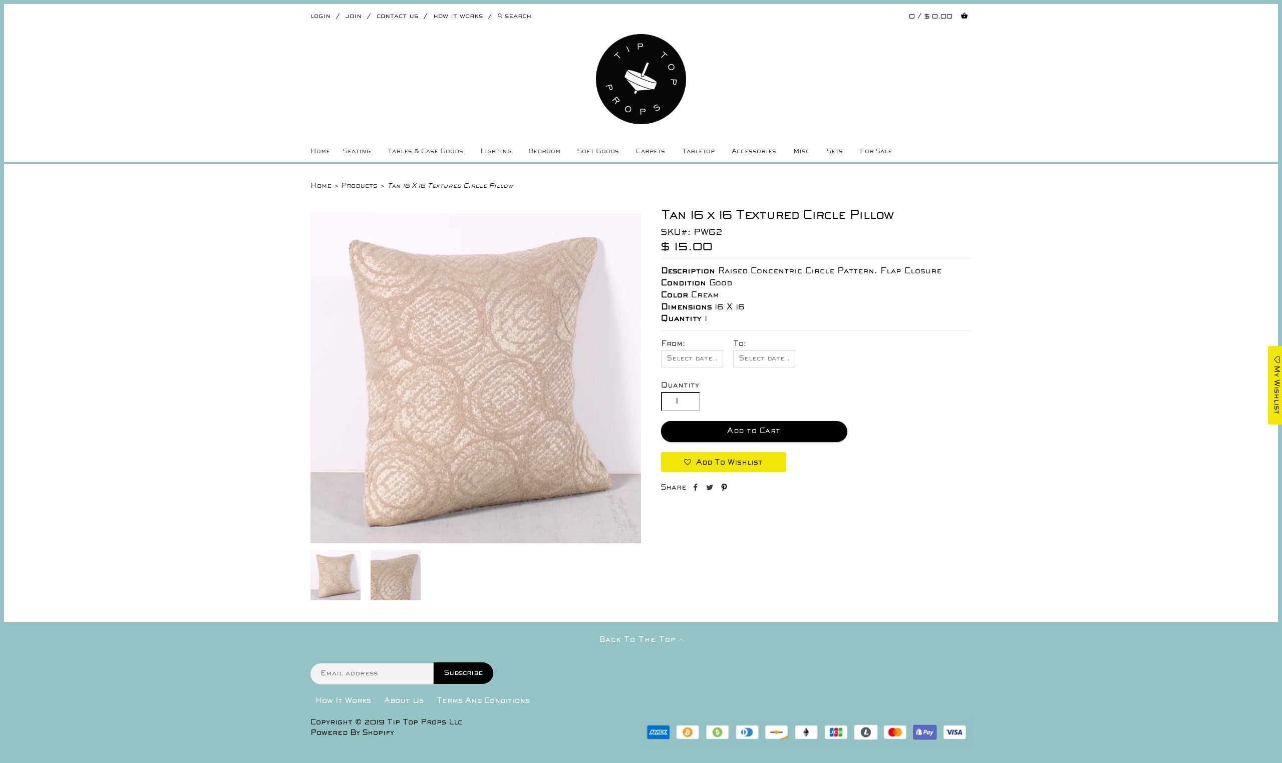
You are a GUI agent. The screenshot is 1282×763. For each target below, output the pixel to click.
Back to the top (639, 639)
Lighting (495, 152)
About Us (404, 700)
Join (354, 16)
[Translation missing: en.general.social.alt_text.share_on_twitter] (711, 489)
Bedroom (544, 152)
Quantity (680, 385)
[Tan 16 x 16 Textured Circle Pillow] (475, 541)
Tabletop (698, 152)
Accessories (754, 152)
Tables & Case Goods (425, 152)
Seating (357, 152)
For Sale (876, 152)
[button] (723, 462)
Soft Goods (598, 152)
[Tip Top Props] (641, 41)
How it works (458, 16)
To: (739, 343)
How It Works (343, 700)
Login (320, 16)
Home (320, 152)
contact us (397, 16)
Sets (835, 152)
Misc (801, 152)
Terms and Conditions (483, 700)
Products (359, 186)
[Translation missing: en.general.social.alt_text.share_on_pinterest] (724, 489)
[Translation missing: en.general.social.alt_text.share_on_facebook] (696, 489)
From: (673, 343)
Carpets (650, 152)
